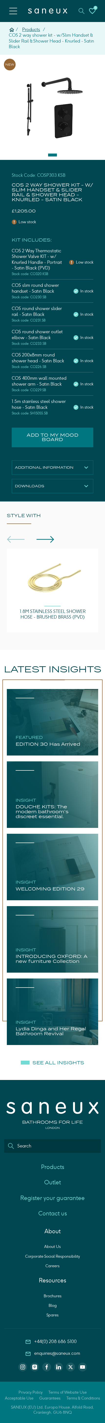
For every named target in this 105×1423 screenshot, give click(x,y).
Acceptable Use (19, 1398)
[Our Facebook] (46, 1367)
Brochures (53, 1296)
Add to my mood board (52, 437)
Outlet (52, 1182)
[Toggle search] (81, 11)
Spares (52, 1315)
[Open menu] (13, 11)
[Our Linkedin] (58, 1367)
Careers (52, 1266)
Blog (53, 1305)
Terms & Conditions (83, 1398)
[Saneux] (47, 11)
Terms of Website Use (67, 1392)
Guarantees (50, 1398)
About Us (52, 1246)
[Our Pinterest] (34, 1367)
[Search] (11, 1146)
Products (31, 29)
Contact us (52, 1213)
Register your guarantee (52, 1197)
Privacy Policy (30, 1392)
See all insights (58, 1063)
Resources (52, 1280)
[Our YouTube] (82, 1367)
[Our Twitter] (70, 1367)
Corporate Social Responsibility (52, 1256)
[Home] (12, 30)
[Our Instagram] (22, 1367)
